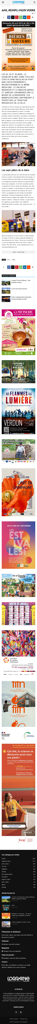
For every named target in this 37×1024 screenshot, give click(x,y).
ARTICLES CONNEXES (9, 276)
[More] (33, 17)
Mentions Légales (14, 1019)
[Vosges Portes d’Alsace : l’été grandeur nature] (6, 282)
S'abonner (5, 941)
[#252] (6, 908)
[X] (13, 17)
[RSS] (21, 1012)
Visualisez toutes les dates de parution (14, 958)
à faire (8, 259)
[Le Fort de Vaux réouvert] (6, 291)
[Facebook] (9, 17)
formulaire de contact (28, 1001)
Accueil (3, 6)
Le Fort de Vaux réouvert (19, 289)
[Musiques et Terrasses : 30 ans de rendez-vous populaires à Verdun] (6, 916)
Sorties (8, 6)
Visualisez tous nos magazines (12, 951)
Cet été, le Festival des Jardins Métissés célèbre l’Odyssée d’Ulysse (23, 898)
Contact (4, 962)
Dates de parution (8, 955)
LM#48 (13, 259)
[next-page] (5, 305)
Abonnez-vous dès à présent (11, 944)
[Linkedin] (24, 17)
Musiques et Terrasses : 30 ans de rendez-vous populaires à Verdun (21, 914)
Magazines (5, 948)
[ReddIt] (28, 17)
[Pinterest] (16, 17)
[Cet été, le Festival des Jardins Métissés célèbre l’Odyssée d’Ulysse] (6, 899)
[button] (3, 2)
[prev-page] (3, 305)
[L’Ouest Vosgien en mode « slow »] (6, 924)
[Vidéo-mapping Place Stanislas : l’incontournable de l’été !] (6, 299)
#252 (13, 905)
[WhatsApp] (20, 17)
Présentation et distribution (11, 932)
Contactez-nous (23, 1019)
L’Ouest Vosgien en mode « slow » (21, 922)
